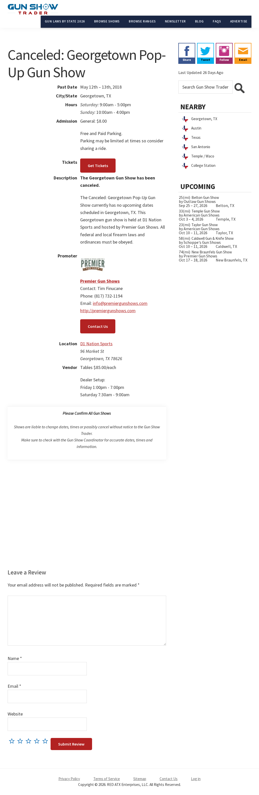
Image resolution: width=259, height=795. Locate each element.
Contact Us (98, 326)
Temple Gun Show (205, 211)
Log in (196, 778)
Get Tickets (98, 165)
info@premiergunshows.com (120, 303)
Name (15, 658)
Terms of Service (106, 778)
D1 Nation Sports (96, 344)
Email (14, 686)
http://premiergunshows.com (108, 310)
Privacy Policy (69, 778)
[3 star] (30, 741)
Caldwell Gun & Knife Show (212, 238)
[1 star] (13, 741)
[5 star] (46, 741)
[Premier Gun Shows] (92, 256)
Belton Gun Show (205, 197)
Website (15, 714)
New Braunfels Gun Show (211, 252)
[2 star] (21, 741)
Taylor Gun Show (204, 224)
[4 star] (38, 741)
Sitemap (139, 778)
